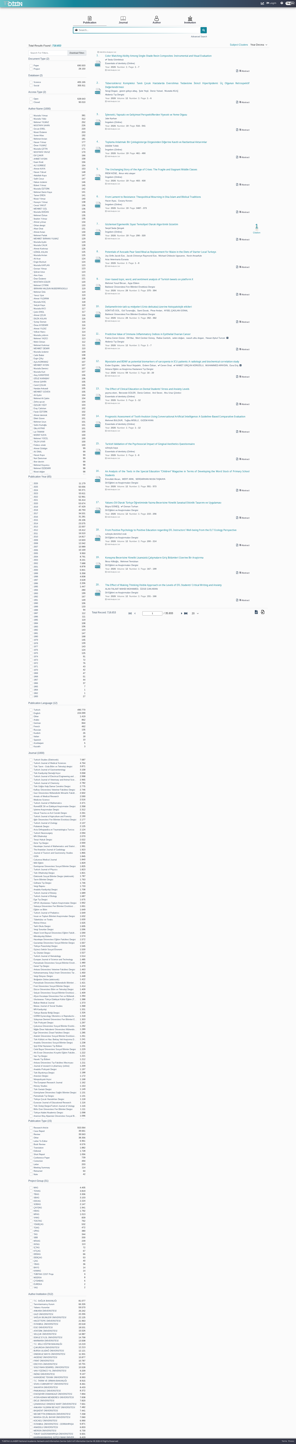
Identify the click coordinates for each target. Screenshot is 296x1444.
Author (157, 22)
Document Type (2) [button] (38, 58)
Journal (123, 22)
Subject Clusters (239, 44)
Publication (89, 22)
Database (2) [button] (35, 75)
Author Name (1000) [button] (39, 108)
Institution (190, 22)
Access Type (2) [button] (37, 92)
